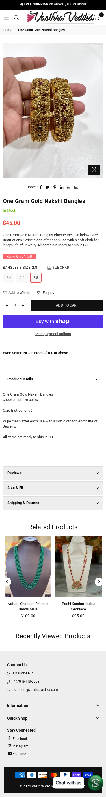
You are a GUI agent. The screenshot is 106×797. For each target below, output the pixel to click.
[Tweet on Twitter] (48, 187)
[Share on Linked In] (62, 187)
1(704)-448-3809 (27, 681)
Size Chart (61, 268)
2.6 (22, 278)
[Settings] (86, 17)
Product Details (20, 379)
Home (7, 30)
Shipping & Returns (23, 503)
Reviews (14, 473)
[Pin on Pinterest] (55, 187)
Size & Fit (15, 488)
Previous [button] (7, 582)
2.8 (35, 278)
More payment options (53, 334)
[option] (53, 110)
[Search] (16, 17)
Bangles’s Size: (37, 267)
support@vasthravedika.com (36, 690)
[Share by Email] (76, 187)
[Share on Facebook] (41, 187)
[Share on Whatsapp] (69, 187)
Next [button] (99, 582)
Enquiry (48, 292)
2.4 (8, 278)
